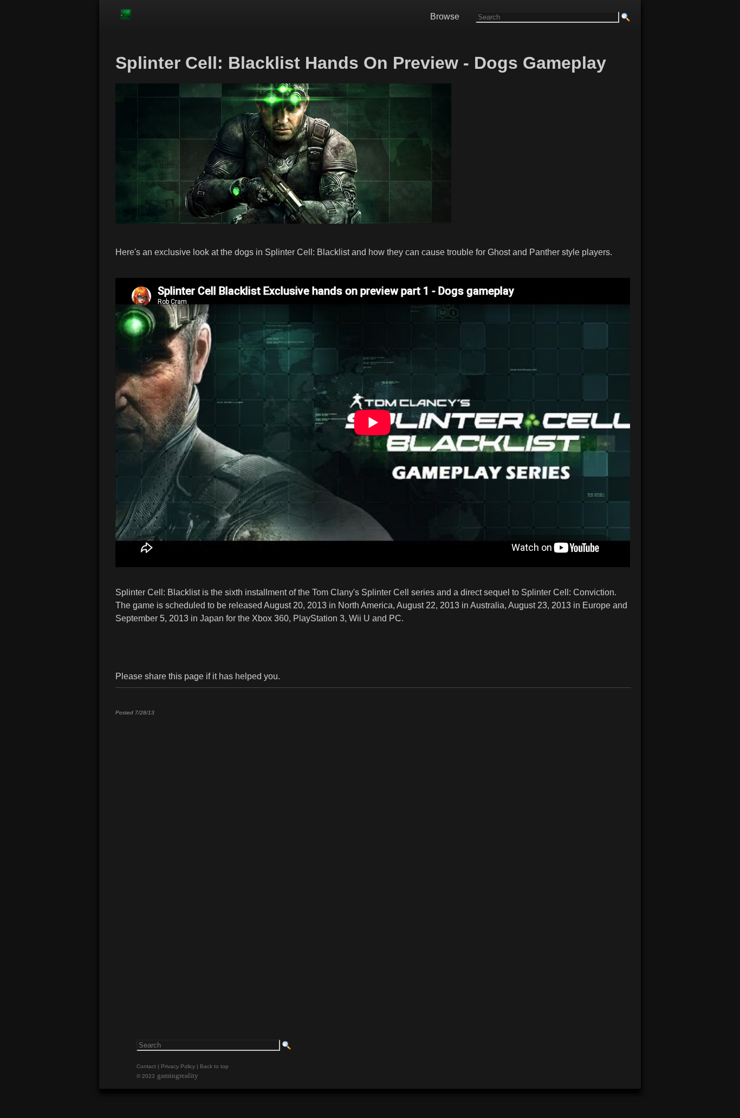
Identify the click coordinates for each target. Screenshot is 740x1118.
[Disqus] (372, 859)
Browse (444, 16)
